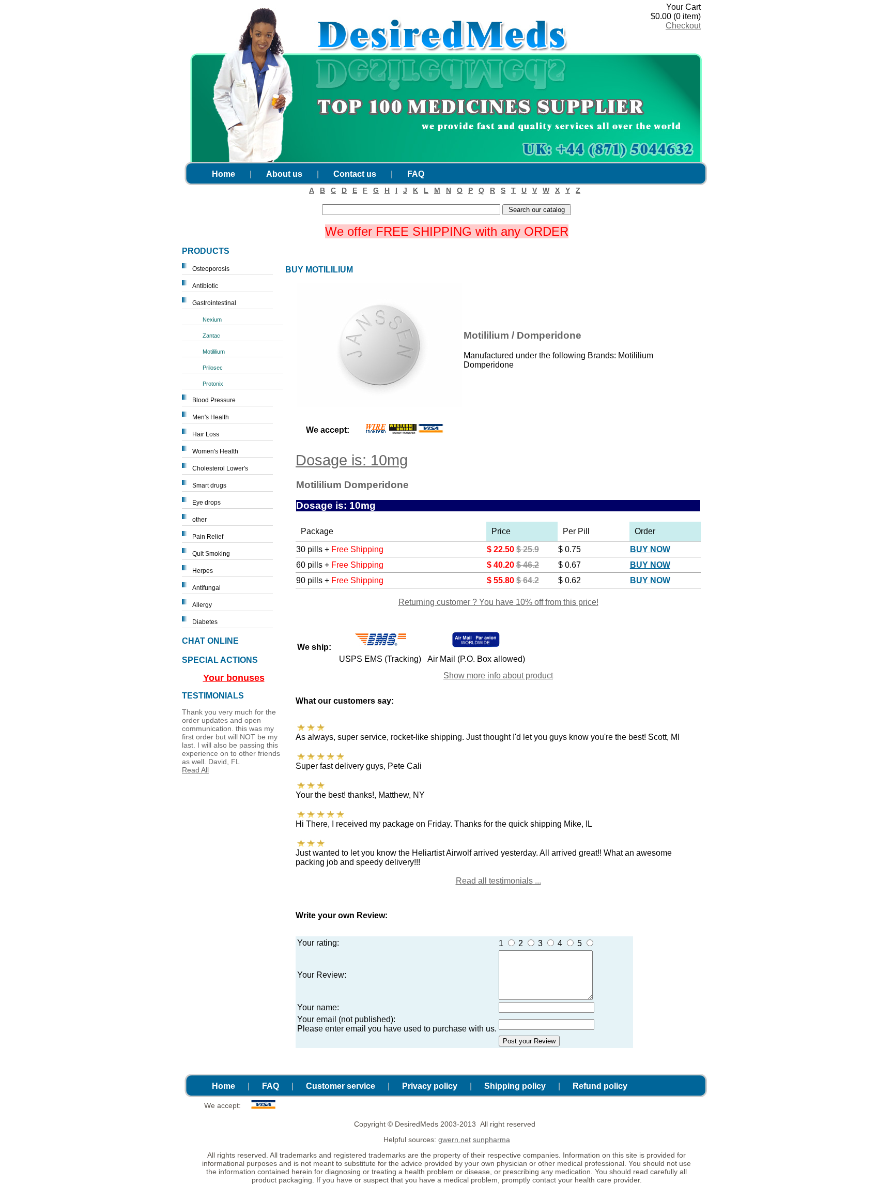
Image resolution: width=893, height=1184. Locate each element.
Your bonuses (234, 678)
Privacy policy (429, 1086)
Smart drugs (209, 485)
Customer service (340, 1086)
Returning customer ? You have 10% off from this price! (498, 602)
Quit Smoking (211, 553)
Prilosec (213, 368)
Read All (195, 770)
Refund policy (600, 1086)
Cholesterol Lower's (220, 468)
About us (284, 174)
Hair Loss (205, 434)
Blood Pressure (214, 400)
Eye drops (206, 502)
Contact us (354, 174)
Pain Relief (207, 536)
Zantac (211, 335)
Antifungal (206, 587)
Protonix (213, 384)
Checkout (683, 25)
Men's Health (210, 417)
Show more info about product (498, 675)
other (199, 519)
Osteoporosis (210, 268)
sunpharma (491, 1139)
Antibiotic (205, 286)
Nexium (212, 319)
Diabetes (205, 622)
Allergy (202, 605)
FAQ (415, 174)
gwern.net (454, 1139)
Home (223, 174)
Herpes (202, 570)
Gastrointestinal (214, 303)
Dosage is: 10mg (352, 460)
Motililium (214, 351)
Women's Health (215, 451)
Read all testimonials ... (498, 880)
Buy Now (650, 549)
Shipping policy (515, 1086)
